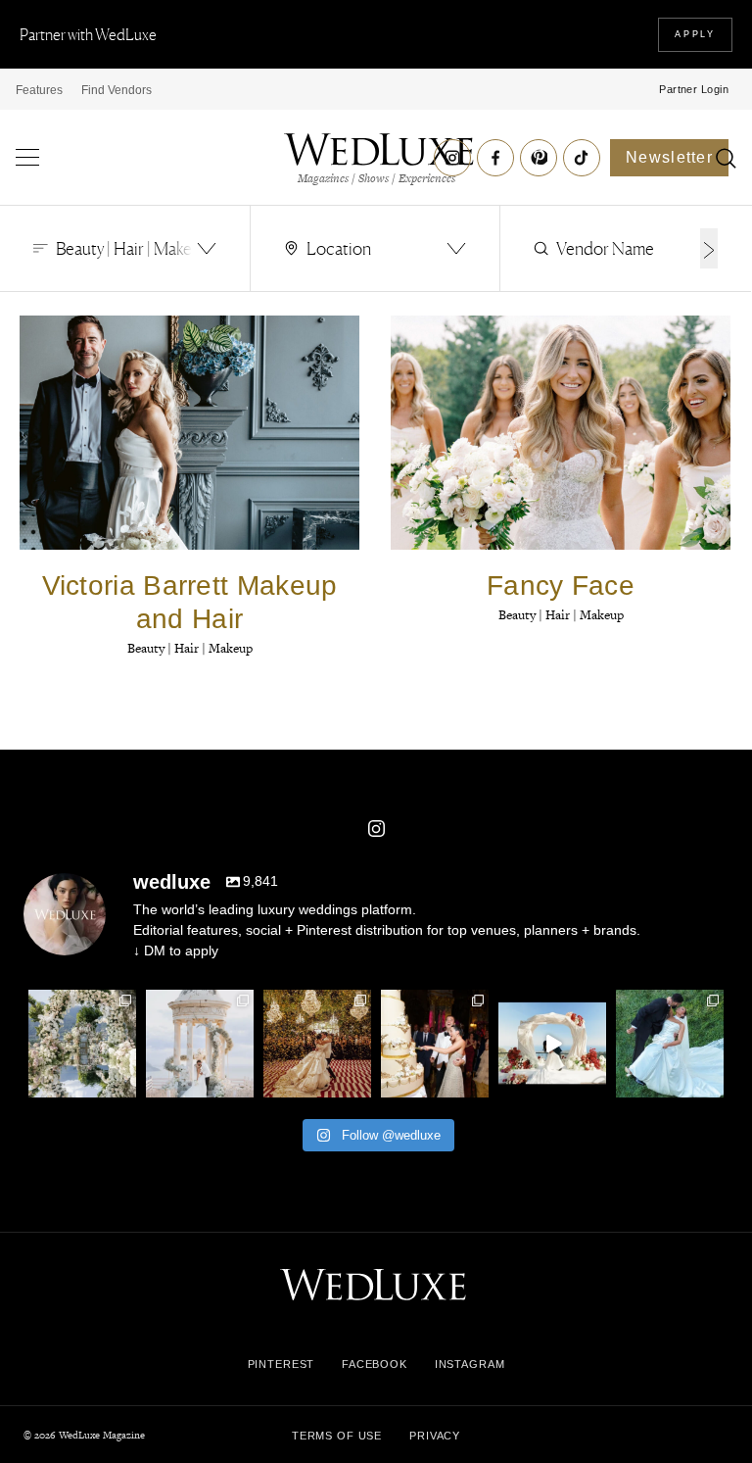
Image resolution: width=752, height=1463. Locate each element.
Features (39, 90)
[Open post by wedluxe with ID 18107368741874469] (552, 1043)
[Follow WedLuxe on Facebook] (495, 157)
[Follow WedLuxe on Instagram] (452, 157)
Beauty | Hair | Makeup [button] (133, 248)
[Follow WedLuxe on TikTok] (581, 157)
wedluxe (81, 1005)
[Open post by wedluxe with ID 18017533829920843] (200, 1043)
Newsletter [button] (669, 157)
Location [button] (338, 248)
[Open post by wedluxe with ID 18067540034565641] (317, 1043)
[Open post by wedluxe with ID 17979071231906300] (82, 1043)
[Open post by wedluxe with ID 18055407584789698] (435, 1043)
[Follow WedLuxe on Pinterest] (538, 157)
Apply (695, 34)
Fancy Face (560, 585)
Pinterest (281, 1364)
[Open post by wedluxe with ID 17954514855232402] (670, 1043)
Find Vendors (116, 90)
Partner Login (693, 89)
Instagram (470, 1364)
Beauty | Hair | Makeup (190, 648)
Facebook (374, 1364)
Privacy (434, 1435)
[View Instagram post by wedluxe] (124, 1085)
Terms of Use (337, 1435)
